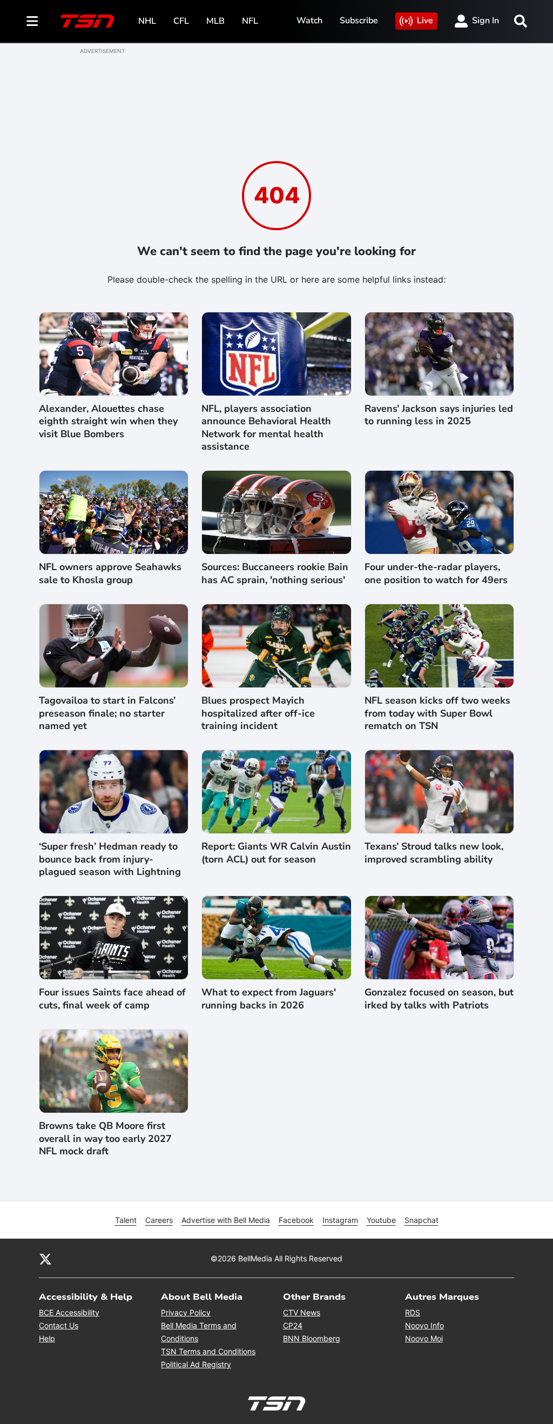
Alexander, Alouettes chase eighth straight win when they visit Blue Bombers (108, 421)
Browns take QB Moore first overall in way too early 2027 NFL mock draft (105, 1139)
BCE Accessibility (69, 1312)
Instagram (340, 1220)
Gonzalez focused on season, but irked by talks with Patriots (439, 998)
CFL (181, 21)
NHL (147, 21)
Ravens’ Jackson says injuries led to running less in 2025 (439, 415)
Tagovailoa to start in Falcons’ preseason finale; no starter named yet (107, 713)
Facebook (296, 1220)
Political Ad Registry (196, 1364)
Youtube (381, 1220)
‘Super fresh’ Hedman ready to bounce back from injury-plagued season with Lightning (110, 859)
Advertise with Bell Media (225, 1220)
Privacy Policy (186, 1312)
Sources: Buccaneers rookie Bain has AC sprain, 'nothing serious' (274, 573)
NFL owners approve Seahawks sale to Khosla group (110, 573)
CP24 (292, 1325)
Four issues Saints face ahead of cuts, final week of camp (112, 998)
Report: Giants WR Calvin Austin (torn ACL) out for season (276, 852)
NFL (250, 21)
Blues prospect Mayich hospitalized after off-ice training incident (258, 713)
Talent (126, 1220)
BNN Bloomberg (311, 1338)
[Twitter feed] (45, 1258)
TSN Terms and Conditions (208, 1351)
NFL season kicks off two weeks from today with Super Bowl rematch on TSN (437, 713)
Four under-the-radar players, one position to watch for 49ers (436, 573)
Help (47, 1338)
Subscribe (359, 20)
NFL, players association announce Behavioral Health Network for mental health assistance (266, 428)
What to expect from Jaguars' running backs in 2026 (268, 998)
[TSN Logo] (87, 21)
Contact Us (58, 1325)
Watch (309, 20)
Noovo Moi (424, 1338)
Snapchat (421, 1220)
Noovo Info (424, 1325)
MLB (215, 21)
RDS (412, 1312)
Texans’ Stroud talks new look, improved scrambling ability (434, 852)
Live (425, 20)
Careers (159, 1220)
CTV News (301, 1312)
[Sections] (32, 21)
